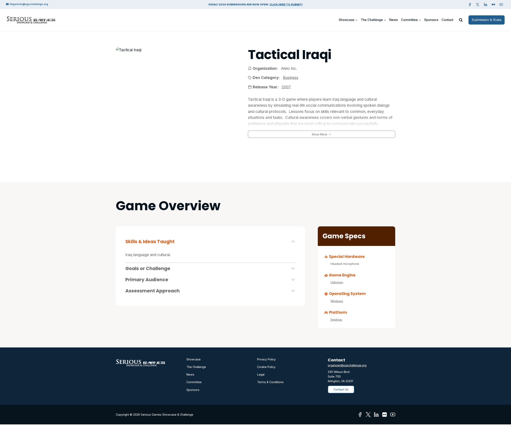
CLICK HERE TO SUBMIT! (286, 4)
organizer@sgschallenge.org (347, 365)
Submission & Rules (486, 20)
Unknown (337, 282)
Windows (337, 301)
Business (290, 77)
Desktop (336, 319)
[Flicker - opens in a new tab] (493, 4)
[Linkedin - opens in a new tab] (485, 4)
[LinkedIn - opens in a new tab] (376, 414)
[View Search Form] (460, 20)
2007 (286, 87)
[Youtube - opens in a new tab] (392, 414)
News (393, 20)
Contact (447, 20)
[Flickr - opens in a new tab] (384, 414)
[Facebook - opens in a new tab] (469, 4)
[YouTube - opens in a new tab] (501, 4)
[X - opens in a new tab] (477, 4)
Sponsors (431, 20)
